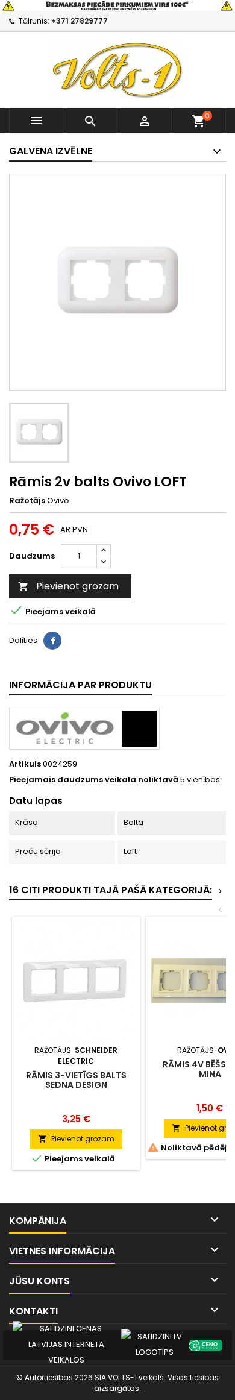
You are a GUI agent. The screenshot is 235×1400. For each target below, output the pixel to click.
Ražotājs (27, 500)
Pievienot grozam (68, 586)
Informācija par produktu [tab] (80, 685)
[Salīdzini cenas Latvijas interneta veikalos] (66, 1344)
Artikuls (25, 764)
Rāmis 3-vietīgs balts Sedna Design (76, 1080)
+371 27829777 (79, 21)
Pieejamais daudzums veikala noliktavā (93, 779)
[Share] (52, 641)
